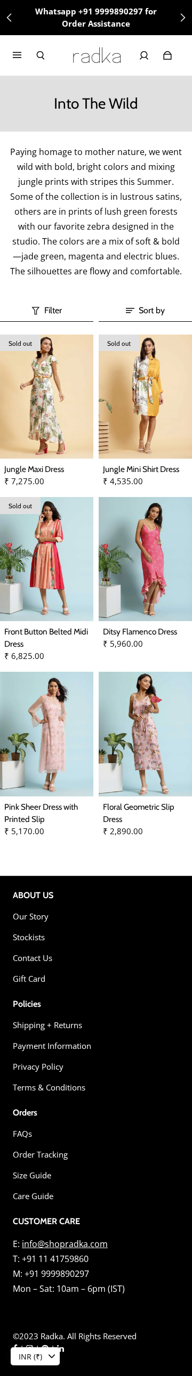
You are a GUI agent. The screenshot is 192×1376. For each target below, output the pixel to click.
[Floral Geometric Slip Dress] (145, 734)
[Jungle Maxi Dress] (46, 397)
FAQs (22, 1133)
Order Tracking (40, 1154)
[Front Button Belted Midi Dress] (46, 559)
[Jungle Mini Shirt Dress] (145, 397)
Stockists (29, 937)
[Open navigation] (24, 55)
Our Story (31, 916)
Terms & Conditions (49, 1087)
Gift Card (29, 978)
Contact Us (32, 958)
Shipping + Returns (47, 1025)
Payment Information (52, 1046)
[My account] (144, 55)
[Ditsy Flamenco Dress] (145, 559)
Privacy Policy (38, 1066)
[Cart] (167, 55)
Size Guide (32, 1175)
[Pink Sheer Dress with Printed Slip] (46, 734)
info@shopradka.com (65, 1244)
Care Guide (33, 1196)
